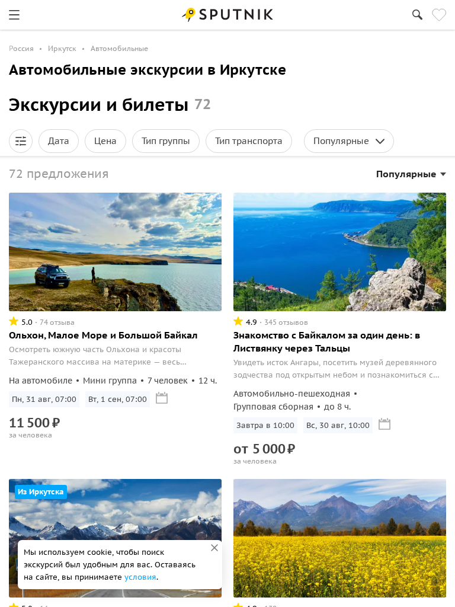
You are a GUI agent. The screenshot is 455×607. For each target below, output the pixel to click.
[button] (21, 141)
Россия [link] (21, 48)
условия (140, 577)
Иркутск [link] (62, 48)
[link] (14, 14)
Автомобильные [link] (119, 48)
